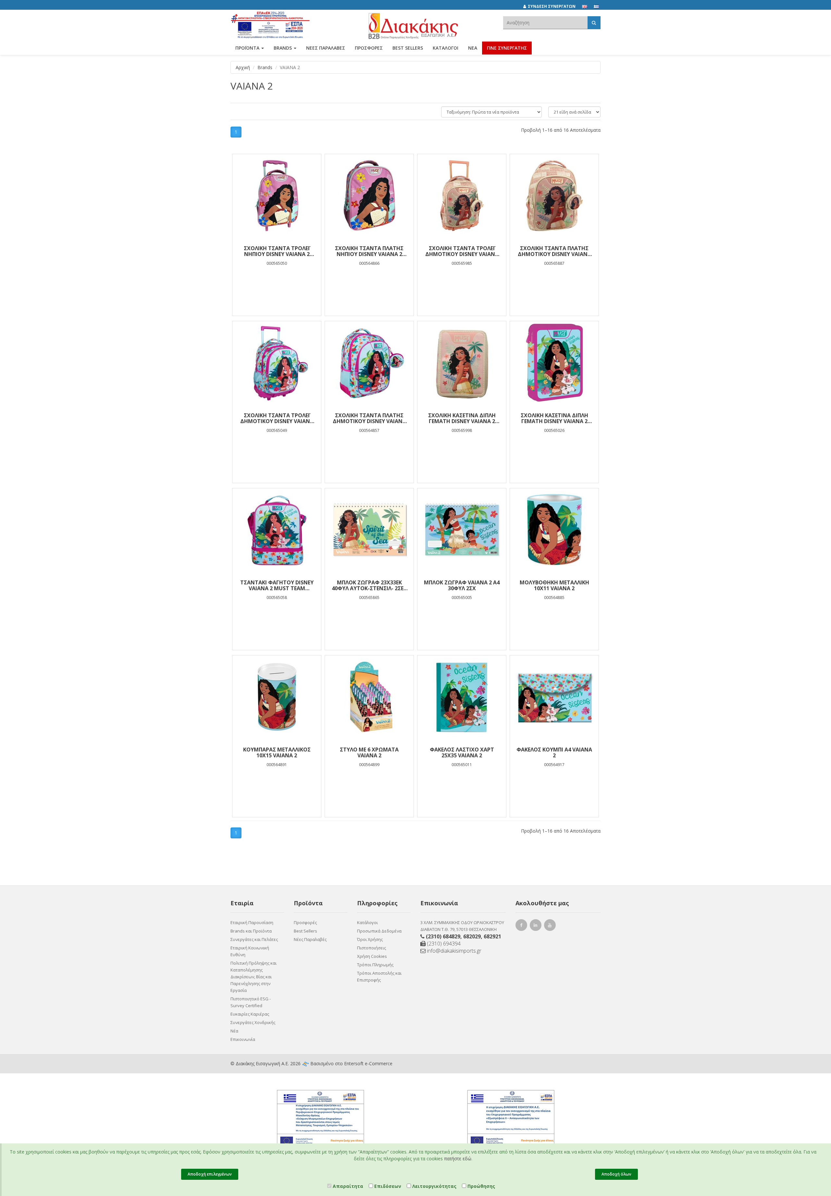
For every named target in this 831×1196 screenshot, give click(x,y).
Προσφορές (305, 922)
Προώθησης (480, 1186)
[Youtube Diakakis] (551, 926)
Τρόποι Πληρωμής (375, 965)
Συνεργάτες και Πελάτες (254, 939)
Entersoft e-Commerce (368, 1063)
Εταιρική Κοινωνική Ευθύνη (249, 951)
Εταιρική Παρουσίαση (251, 922)
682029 (472, 936)
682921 (492, 936)
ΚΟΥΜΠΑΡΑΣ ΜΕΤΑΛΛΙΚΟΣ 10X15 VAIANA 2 (277, 752)
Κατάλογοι (445, 48)
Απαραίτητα (347, 1186)
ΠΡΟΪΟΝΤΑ (248, 48)
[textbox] (545, 22)
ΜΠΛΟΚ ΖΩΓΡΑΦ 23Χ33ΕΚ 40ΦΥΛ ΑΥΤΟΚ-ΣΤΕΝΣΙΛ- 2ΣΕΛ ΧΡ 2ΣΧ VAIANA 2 (369, 585)
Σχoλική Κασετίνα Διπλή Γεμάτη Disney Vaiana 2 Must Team (462, 418)
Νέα (472, 48)
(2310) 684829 (443, 936)
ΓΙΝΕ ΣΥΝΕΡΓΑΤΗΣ (507, 48)
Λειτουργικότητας (433, 1186)
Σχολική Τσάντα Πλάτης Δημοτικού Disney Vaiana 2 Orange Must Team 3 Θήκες (554, 251)
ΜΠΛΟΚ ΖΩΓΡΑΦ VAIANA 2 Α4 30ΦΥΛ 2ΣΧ (462, 585)
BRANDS (283, 48)
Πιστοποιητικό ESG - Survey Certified (250, 1002)
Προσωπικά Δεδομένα (379, 931)
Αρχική (243, 67)
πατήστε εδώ (457, 1158)
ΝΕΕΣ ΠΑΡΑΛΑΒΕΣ (325, 48)
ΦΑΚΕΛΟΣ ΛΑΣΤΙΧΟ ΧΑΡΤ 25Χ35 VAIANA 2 (462, 752)
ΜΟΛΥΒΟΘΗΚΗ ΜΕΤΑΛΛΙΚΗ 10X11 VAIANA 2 (554, 585)
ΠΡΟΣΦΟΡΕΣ (369, 48)
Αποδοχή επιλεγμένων (210, 1174)
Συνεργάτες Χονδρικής (252, 1022)
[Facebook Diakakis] (522, 926)
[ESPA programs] (270, 23)
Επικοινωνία (242, 1039)
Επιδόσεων (387, 1186)
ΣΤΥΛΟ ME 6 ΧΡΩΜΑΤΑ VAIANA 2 (369, 752)
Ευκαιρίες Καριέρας (249, 1014)
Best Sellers (407, 48)
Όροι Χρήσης (370, 939)
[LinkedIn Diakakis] (536, 926)
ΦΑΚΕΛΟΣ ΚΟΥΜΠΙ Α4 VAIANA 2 (554, 752)
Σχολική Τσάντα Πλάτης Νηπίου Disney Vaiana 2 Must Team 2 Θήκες (369, 251)
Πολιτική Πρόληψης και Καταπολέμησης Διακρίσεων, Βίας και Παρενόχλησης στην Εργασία (253, 976)
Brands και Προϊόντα (251, 931)
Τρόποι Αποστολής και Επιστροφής (379, 976)
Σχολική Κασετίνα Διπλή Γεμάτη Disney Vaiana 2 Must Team (554, 418)
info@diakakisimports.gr (453, 950)
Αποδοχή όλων (616, 1174)
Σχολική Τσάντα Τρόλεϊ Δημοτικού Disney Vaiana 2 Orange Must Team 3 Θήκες (462, 251)
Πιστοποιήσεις (371, 948)
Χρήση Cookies (372, 956)
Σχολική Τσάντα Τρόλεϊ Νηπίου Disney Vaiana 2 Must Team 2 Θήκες (277, 251)
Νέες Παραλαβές (310, 939)
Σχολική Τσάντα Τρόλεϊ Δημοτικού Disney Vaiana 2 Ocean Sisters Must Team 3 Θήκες (277, 418)
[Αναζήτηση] (594, 22)
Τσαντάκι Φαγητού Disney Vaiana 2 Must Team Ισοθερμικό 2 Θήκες (277, 585)
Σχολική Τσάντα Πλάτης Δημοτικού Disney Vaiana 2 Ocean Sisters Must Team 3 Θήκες (369, 418)
